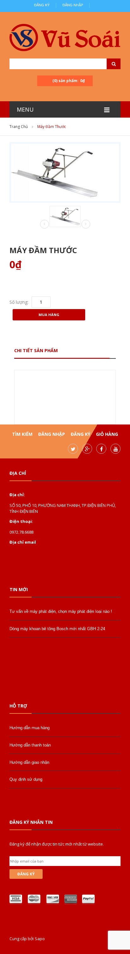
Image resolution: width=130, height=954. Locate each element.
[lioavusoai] (65, 38)
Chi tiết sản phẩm (36, 350)
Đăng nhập (72, 5)
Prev (44, 224)
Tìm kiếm (22, 434)
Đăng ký (42, 5)
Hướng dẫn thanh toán (30, 745)
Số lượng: (18, 302)
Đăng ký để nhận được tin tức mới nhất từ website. (56, 844)
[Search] (106, 63)
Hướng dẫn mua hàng (29, 727)
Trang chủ (18, 126)
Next (85, 224)
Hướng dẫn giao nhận (29, 762)
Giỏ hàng (107, 434)
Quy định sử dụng (25, 779)
